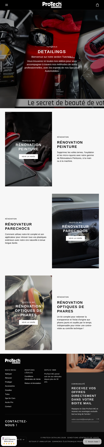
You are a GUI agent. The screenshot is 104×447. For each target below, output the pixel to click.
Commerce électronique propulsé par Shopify (75, 441)
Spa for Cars (10, 398)
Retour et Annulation (33, 383)
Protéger (8, 382)
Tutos (7, 394)
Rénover (8, 378)
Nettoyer (8, 374)
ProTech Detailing (51, 438)
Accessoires (10, 386)
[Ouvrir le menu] (9, 5)
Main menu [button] (10, 370)
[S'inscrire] (97, 419)
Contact (8, 406)
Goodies (8, 390)
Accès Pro (9, 402)
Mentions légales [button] (30, 371)
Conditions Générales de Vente (83, 438)
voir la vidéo (28, 156)
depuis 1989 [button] (50, 370)
